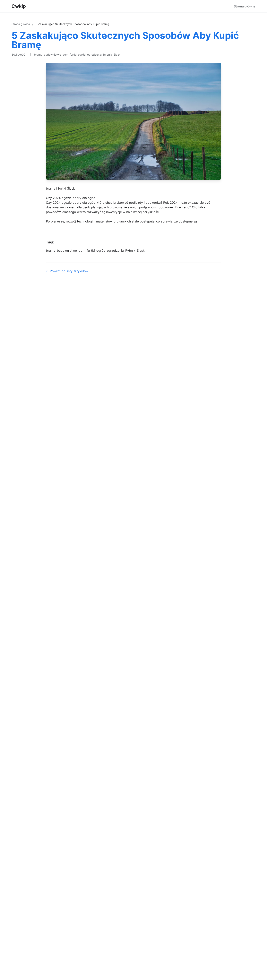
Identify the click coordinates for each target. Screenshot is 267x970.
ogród (82, 54)
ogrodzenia (94, 54)
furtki (73, 54)
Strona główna (244, 6)
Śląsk (117, 54)
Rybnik (107, 54)
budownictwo (52, 54)
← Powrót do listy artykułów (67, 271)
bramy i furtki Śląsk (60, 188)
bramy (38, 54)
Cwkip (19, 6)
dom (65, 54)
